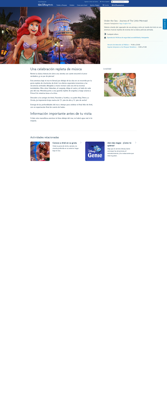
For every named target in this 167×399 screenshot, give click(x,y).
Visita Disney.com (42, 1)
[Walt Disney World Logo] (45, 4)
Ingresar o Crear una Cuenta (91, 1)
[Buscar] (112, 2)
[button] (105, 5)
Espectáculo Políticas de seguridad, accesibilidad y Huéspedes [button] (128, 38)
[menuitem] (100, 1)
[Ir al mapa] (120, 85)
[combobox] (120, 2)
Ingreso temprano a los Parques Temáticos (122, 47)
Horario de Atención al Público (118, 45)
